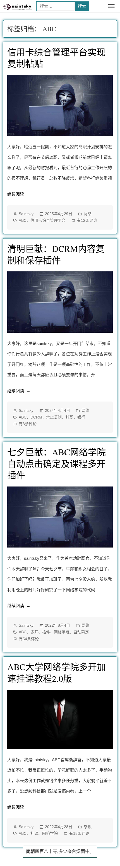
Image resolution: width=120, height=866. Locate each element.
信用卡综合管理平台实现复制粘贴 (56, 58)
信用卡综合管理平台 (48, 220)
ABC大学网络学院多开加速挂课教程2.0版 (56, 672)
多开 (34, 632)
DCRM (36, 417)
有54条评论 (29, 639)
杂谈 (88, 826)
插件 (46, 632)
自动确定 (81, 632)
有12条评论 (87, 221)
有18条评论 (79, 834)
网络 (88, 213)
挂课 (34, 833)
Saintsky (26, 213)
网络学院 (61, 632)
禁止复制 (54, 417)
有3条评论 (28, 424)
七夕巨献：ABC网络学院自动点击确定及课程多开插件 (56, 463)
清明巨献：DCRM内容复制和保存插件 (56, 254)
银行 (81, 417)
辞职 (69, 417)
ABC (23, 220)
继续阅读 (18, 195)
